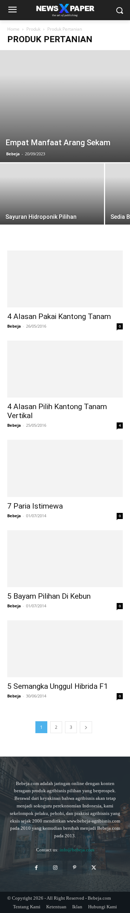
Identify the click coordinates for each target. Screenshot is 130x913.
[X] (94, 868)
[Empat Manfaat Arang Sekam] (65, 106)
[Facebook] (36, 868)
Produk (33, 29)
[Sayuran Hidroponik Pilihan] (52, 202)
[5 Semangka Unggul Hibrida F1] (65, 648)
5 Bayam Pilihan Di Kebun (49, 596)
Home (13, 29)
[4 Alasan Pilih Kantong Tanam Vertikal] (65, 369)
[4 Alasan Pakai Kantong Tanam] (65, 279)
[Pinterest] (75, 868)
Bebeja (13, 153)
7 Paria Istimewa (35, 506)
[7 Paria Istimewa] (65, 468)
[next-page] (86, 727)
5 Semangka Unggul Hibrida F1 (57, 686)
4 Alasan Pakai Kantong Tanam (59, 316)
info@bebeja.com (77, 849)
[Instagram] (55, 868)
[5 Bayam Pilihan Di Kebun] (65, 558)
